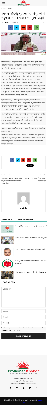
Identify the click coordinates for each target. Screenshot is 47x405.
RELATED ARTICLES (8, 219)
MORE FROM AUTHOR (25, 219)
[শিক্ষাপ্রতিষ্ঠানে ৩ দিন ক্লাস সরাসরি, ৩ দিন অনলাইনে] (7, 229)
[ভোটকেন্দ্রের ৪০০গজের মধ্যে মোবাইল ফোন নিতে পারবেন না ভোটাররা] (7, 263)
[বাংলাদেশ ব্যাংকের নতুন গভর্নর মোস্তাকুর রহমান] (7, 252)
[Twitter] (30, 387)
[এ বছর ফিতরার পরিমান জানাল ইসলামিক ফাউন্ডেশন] (7, 240)
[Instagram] (17, 387)
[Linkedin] (23, 387)
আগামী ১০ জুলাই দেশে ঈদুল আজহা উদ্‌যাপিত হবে (35, 179)
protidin (6, 22)
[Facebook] (10, 387)
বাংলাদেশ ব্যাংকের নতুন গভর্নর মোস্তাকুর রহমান (30, 249)
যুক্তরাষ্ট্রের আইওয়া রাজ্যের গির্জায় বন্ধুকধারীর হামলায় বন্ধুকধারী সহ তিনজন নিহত (11, 180)
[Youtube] (36, 387)
